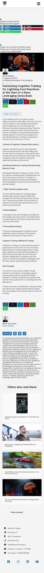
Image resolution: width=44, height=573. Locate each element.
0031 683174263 (13, 540)
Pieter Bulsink (8, 76)
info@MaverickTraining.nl (17, 545)
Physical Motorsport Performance (18, 80)
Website (6, 333)
